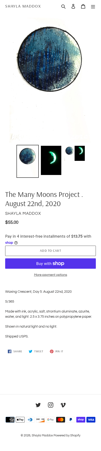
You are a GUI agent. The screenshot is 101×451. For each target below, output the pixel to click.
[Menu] (93, 6)
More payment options (50, 274)
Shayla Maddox (23, 6)
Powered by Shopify (67, 435)
